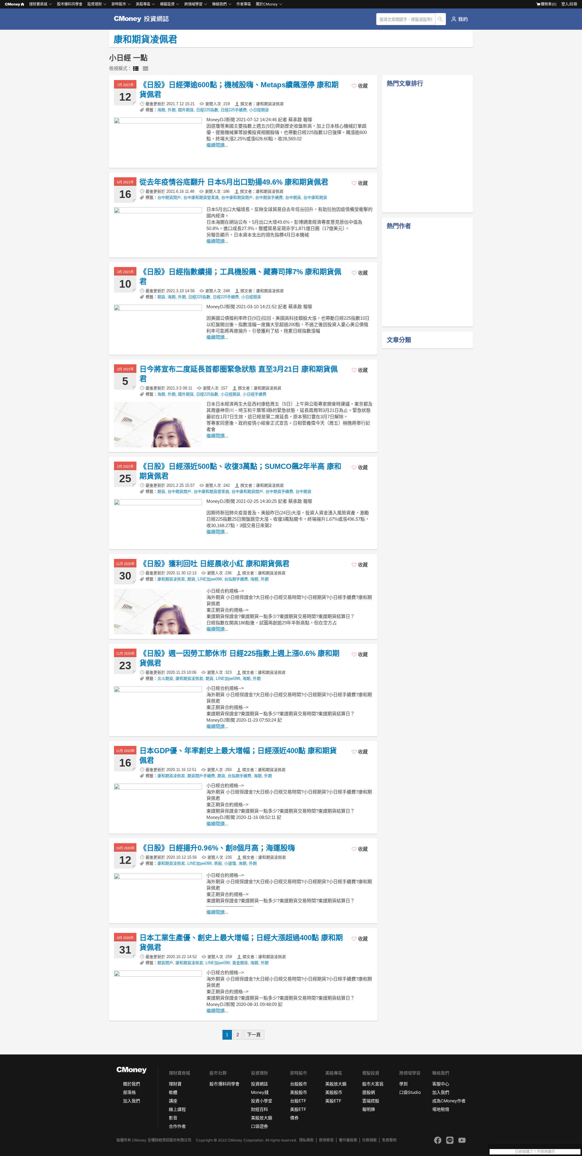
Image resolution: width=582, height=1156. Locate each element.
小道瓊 (230, 863)
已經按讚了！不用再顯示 (535, 1152)
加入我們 (131, 1100)
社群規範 (369, 1140)
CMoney (12, 4)
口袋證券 (259, 1126)
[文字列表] (145, 69)
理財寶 (175, 1083)
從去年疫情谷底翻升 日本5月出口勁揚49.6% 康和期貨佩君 (233, 182)
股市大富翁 (372, 1083)
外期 (172, 110)
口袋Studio (409, 1092)
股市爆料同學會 (69, 4)
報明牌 (368, 1109)
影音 (173, 1117)
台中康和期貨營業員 (201, 197)
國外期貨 (186, 110)
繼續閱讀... (217, 145)
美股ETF (298, 1109)
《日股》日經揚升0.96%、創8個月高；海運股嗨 (217, 848)
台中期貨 (293, 197)
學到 (403, 1083)
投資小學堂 (261, 1100)
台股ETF (298, 1100)
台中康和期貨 (315, 197)
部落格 (129, 1092)
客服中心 (440, 1083)
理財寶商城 (38, 4)
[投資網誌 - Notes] (144, 19)
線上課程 (177, 1109)
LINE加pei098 (210, 579)
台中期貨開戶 (169, 197)
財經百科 (259, 1109)
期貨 (161, 297)
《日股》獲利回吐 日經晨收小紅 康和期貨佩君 (214, 564)
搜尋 (441, 19)
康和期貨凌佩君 (171, 579)
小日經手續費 (254, 394)
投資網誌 (259, 1083)
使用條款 (326, 1140)
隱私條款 (306, 1140)
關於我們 (131, 1083)
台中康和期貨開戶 (237, 197)
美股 (218, 863)
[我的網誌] (459, 19)
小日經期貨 (259, 110)
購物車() (549, 4)
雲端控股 (370, 1100)
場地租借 (440, 1109)
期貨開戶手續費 (201, 775)
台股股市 (298, 1083)
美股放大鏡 (261, 1117)
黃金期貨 (240, 963)
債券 (294, 1117)
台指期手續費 (236, 579)
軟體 (173, 1092)
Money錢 (260, 1092)
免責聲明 (389, 1140)
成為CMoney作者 (449, 1100)
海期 (161, 110)
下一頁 (254, 1034)
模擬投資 (167, 4)
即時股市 (119, 4)
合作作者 (177, 1126)
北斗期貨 (165, 678)
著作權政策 (348, 1140)
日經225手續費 (234, 110)
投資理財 (94, 4)
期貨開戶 (165, 963)
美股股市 (298, 1092)
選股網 (368, 1092)
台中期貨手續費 (269, 197)
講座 (173, 1100)
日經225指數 (207, 110)
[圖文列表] (136, 69)
